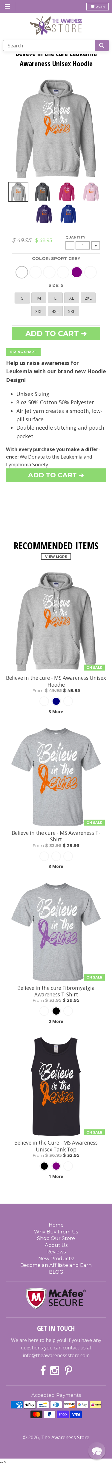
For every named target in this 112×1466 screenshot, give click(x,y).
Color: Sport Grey (56, 258)
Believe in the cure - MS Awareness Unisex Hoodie (56, 681)
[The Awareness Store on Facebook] (43, 1371)
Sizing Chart (23, 352)
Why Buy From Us (56, 1232)
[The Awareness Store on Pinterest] (68, 1371)
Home (56, 1225)
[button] (96, 1450)
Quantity (75, 237)
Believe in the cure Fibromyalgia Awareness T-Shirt (56, 991)
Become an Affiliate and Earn (56, 1265)
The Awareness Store (65, 1437)
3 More (56, 711)
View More (56, 557)
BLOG (56, 1272)
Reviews (56, 1252)
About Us (56, 1245)
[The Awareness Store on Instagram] (55, 1371)
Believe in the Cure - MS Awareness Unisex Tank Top (56, 1146)
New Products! (56, 1258)
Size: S (56, 285)
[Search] (102, 45)
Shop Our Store (56, 1238)
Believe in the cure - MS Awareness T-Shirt (56, 836)
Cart (100, 7)
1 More (56, 1176)
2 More (56, 1021)
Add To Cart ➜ (56, 475)
